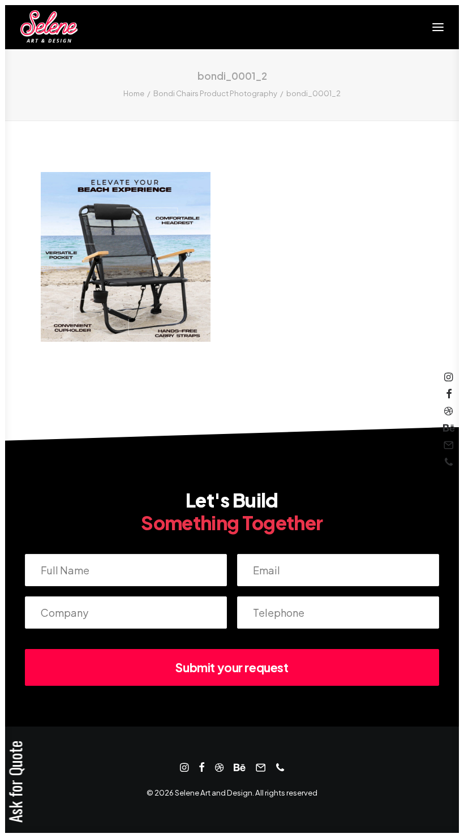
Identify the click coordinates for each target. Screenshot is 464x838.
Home (133, 93)
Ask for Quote (15, 782)
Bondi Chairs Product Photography (215, 93)
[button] (438, 27)
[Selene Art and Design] (49, 27)
